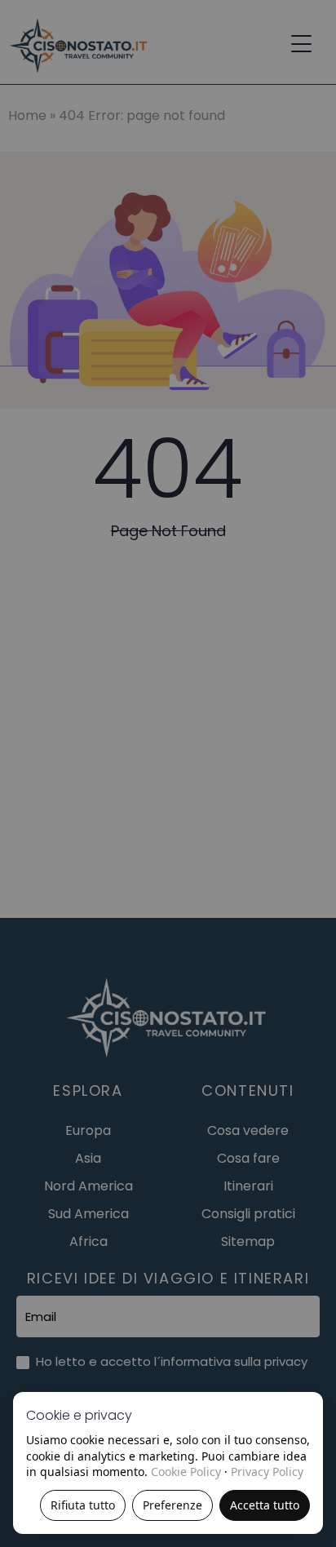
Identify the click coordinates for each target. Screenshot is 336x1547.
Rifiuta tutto (83, 1505)
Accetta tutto (264, 1505)
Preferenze (172, 1505)
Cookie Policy (186, 1471)
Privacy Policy (267, 1471)
